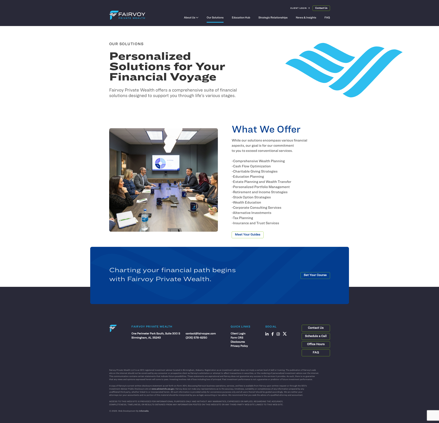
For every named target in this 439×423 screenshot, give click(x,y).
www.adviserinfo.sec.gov (162, 389)
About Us (189, 17)
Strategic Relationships (273, 17)
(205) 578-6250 (196, 337)
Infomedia (144, 411)
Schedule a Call (316, 336)
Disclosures (238, 342)
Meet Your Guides (247, 234)
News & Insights (306, 17)
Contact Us (321, 8)
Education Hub (241, 17)
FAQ (327, 17)
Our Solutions (215, 17)
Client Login (298, 8)
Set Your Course (315, 275)
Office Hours (316, 344)
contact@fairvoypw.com (201, 333)
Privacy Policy (239, 346)
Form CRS (237, 337)
